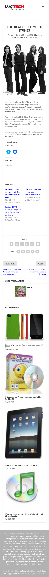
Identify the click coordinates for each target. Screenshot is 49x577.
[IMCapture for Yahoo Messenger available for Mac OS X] (24, 373)
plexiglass (42, 551)
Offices (11, 546)
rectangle (34, 546)
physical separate (35, 564)
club (14, 549)
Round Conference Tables (28, 538)
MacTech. (22, 571)
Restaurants (19, 546)
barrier (5, 551)
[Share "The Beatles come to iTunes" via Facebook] (11, 244)
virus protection (15, 556)
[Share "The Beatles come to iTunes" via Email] (37, 244)
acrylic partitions (21, 562)
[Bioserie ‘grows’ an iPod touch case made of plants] (24, 326)
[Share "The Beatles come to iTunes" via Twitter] (16, 244)
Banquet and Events (29, 541)
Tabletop (22, 551)
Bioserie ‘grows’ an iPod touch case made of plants (24, 346)
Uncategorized (22, 37)
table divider (34, 554)
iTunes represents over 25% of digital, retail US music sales (24, 515)
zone (17, 551)
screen (11, 551)
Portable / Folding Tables (34, 536)
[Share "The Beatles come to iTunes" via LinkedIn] (27, 244)
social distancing (10, 554)
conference (7, 549)
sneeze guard (23, 554)
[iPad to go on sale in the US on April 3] (24, 433)
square (29, 551)
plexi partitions (32, 559)
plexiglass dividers (29, 556)
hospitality (35, 549)
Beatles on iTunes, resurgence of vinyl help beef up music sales (12, 193)
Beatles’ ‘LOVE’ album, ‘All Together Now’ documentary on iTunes (13, 211)
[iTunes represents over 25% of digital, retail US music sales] (24, 491)
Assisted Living (15, 541)
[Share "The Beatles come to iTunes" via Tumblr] (22, 244)
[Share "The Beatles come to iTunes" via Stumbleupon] (32, 244)
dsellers (19, 35)
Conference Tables (17, 536)
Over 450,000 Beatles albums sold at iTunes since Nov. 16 (33, 192)
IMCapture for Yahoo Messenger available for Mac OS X (23, 398)
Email (16, 573)
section (43, 549)
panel (35, 551)
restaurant (26, 549)
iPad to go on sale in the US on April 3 (22, 465)
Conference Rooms (19, 544)
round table (32, 562)
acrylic (27, 546)
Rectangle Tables (11, 538)
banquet (42, 546)
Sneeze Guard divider (17, 559)
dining (18, 549)
